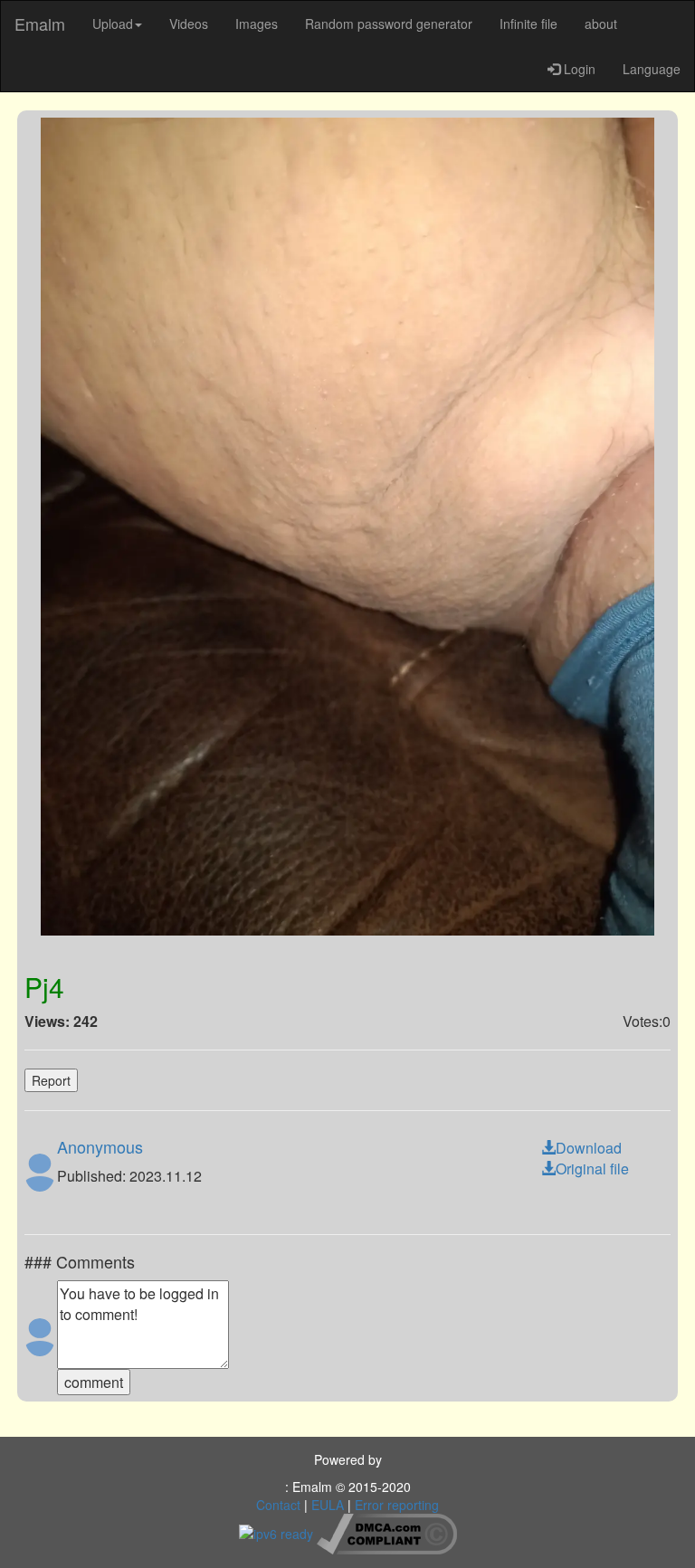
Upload (112, 23)
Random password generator (388, 23)
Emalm (39, 23)
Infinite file (528, 23)
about (601, 23)
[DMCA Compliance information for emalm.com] (387, 1532)
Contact (278, 1505)
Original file (592, 1168)
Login (577, 69)
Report (51, 1080)
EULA (327, 1505)
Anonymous (100, 1146)
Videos (188, 23)
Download (589, 1147)
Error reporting (397, 1505)
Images (256, 23)
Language (652, 69)
